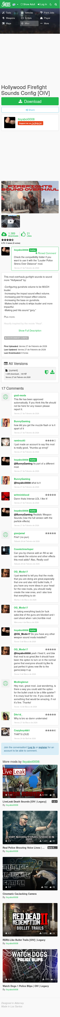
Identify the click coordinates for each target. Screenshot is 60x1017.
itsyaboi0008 (26, 119)
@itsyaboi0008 (22, 482)
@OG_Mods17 (22, 634)
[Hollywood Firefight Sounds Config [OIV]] (30, 197)
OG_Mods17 (21, 571)
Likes (29, 236)
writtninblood (21, 494)
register (43, 747)
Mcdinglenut (21, 682)
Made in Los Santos (11, 1006)
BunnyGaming (22, 421)
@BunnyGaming (23, 463)
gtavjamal (19, 533)
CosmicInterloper (23, 549)
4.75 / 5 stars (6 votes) (10, 243)
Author (33, 250)
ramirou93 (19, 440)
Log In (31, 747)
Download (32, 101)
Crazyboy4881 (22, 730)
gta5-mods (20, 395)
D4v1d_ (18, 714)
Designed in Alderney (12, 1003)
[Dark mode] (50, 4)
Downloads (13, 236)
